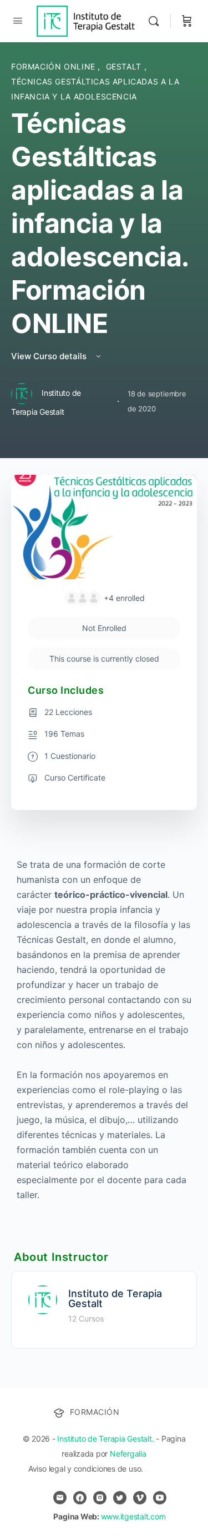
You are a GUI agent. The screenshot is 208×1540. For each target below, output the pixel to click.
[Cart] (187, 21)
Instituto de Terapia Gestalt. (105, 1438)
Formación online (54, 66)
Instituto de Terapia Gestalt (115, 1298)
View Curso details (50, 356)
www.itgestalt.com (133, 1516)
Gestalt (125, 66)
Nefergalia (128, 1453)
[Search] (156, 21)
